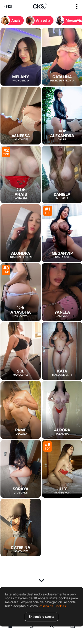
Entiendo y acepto (41, 616)
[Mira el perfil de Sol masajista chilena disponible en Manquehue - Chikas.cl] (20, 351)
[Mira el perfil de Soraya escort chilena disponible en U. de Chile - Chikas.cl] (20, 469)
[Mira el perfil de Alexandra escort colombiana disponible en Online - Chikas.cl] (62, 115)
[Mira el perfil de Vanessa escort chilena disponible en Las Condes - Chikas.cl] (20, 115)
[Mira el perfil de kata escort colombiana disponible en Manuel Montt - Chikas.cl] (62, 351)
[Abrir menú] (76, 6)
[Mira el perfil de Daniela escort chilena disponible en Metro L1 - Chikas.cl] (62, 174)
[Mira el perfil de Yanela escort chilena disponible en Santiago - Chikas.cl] (62, 292)
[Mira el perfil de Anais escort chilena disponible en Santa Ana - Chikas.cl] (20, 174)
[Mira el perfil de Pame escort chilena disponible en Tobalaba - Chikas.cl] (20, 410)
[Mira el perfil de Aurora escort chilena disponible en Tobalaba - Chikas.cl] (62, 410)
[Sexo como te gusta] (40, 6)
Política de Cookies (52, 606)
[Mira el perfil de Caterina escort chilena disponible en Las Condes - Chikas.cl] (20, 528)
